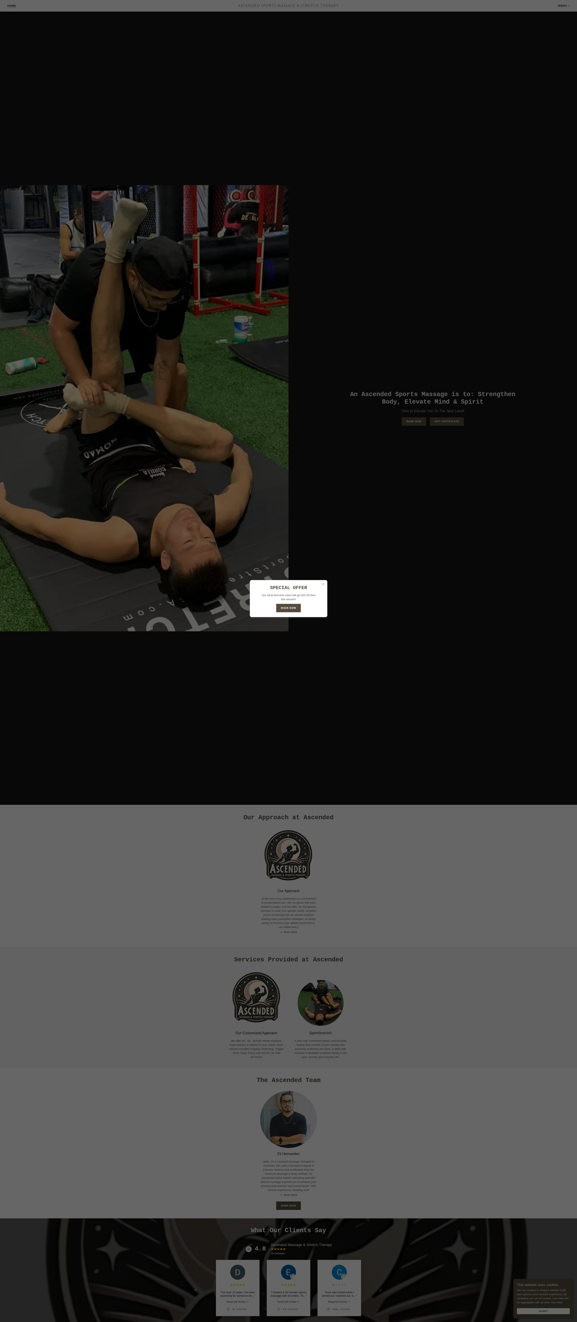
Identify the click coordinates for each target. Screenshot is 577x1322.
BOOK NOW (288, 608)
